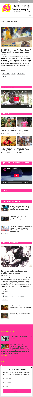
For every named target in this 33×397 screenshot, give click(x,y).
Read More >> (4, 68)
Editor (2, 152)
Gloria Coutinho (4, 355)
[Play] (3, 106)
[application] (16, 99)
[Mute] (27, 106)
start (2, 54)
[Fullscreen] (30, 106)
